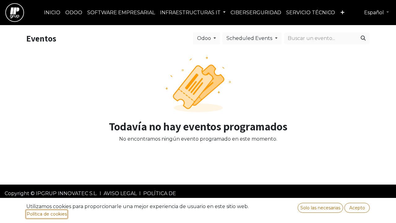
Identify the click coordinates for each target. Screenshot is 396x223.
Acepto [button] (357, 208)
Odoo (204, 38)
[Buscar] (363, 38)
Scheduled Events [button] (249, 38)
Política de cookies (47, 214)
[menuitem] (52, 13)
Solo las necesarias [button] (320, 208)
